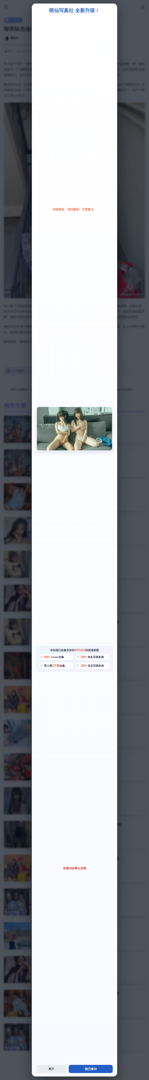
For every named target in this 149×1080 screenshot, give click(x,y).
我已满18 (91, 1068)
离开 (51, 1068)
